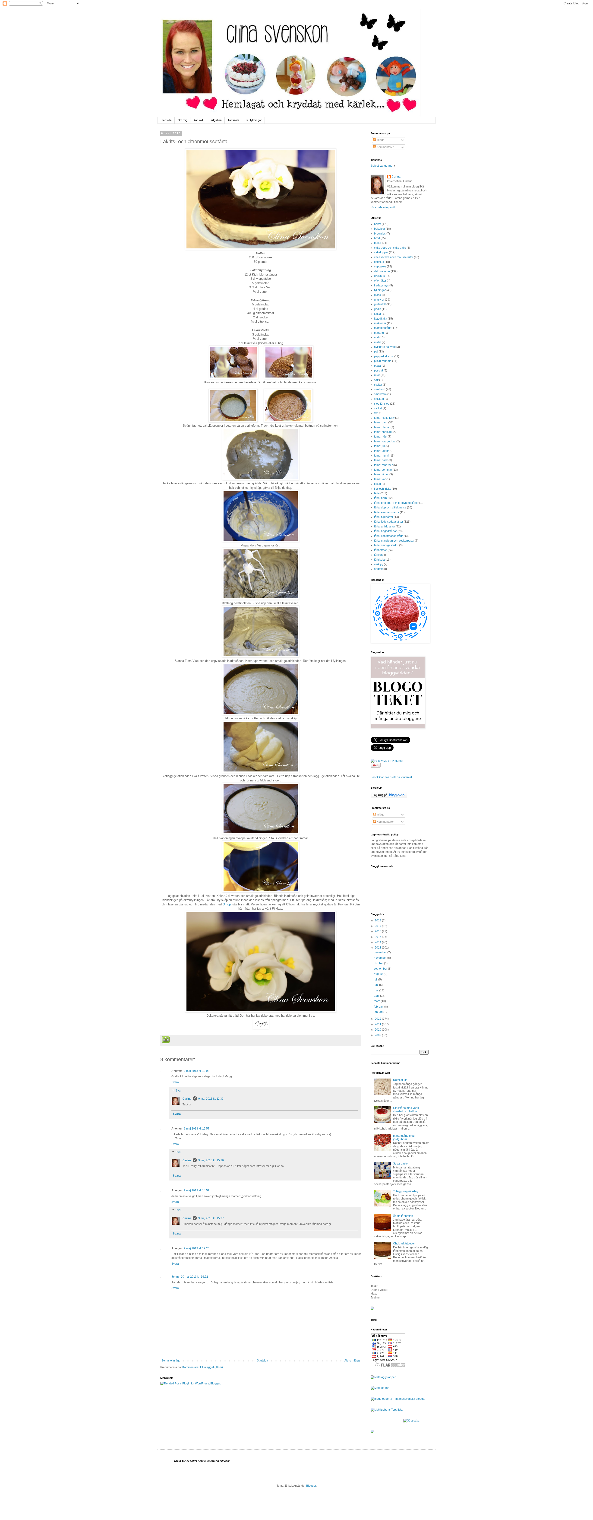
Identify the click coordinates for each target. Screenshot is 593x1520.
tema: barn (381, 422)
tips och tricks (382, 488)
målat (377, 342)
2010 (378, 1029)
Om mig (182, 120)
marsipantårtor (383, 328)
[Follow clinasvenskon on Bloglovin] (389, 797)
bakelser (379, 228)
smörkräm (380, 394)
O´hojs (227, 904)
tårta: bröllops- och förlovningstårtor (396, 503)
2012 (378, 1018)
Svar (178, 1090)
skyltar (378, 384)
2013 (378, 947)
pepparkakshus (384, 356)
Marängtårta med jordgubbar (404, 1137)
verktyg (378, 564)
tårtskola (379, 559)
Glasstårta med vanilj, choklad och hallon (406, 1109)
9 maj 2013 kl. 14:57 (196, 1190)
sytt (376, 413)
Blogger (311, 1485)
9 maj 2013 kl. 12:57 (196, 1128)
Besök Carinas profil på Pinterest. (392, 777)
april (377, 995)
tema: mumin (382, 455)
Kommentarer (385, 147)
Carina (187, 1098)
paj (376, 351)
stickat (378, 408)
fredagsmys (381, 285)
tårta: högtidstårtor (385, 531)
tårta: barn (380, 498)
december (380, 952)
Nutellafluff (400, 1080)
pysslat (378, 370)
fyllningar (380, 290)
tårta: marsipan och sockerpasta (394, 540)
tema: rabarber (383, 465)
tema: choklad (383, 432)
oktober (379, 963)
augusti (379, 974)
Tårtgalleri (215, 120)
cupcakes (380, 266)
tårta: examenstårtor (386, 512)
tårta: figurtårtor (383, 517)
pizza (377, 365)
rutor (377, 375)
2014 (378, 942)
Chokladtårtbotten (404, 1243)
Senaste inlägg (170, 1360)
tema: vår (380, 479)
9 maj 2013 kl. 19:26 (196, 1248)
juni (376, 985)
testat (377, 484)
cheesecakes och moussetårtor (393, 257)
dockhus (379, 276)
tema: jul (379, 446)
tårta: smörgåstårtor (386, 545)
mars (377, 1001)
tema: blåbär (382, 427)
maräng (379, 332)
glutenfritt (380, 304)
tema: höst (380, 436)
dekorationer (382, 271)
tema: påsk (381, 460)
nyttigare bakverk (385, 347)
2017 (378, 926)
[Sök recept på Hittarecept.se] (383, 1377)
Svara (175, 1082)
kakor (377, 313)
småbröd (379, 389)
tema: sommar (383, 469)
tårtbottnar (380, 550)
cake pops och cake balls (390, 247)
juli (376, 979)
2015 (378, 937)
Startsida (166, 120)
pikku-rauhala (382, 361)
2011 (378, 1024)
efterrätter (380, 280)
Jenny (175, 1276)
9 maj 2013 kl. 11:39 (211, 1098)
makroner (380, 323)
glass (377, 295)
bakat (377, 224)
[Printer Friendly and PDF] (166, 1040)
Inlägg (380, 140)
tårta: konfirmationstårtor (389, 536)
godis (377, 309)
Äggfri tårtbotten (403, 1216)
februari (379, 1006)
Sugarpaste (400, 1163)
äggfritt (378, 569)
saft (376, 380)
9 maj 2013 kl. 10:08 (196, 1071)
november (380, 957)
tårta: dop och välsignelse (390, 507)
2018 (378, 920)
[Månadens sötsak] (411, 1420)
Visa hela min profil (383, 207)
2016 (378, 931)
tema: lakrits (381, 451)
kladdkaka (380, 318)
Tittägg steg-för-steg (405, 1191)
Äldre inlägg (352, 1360)
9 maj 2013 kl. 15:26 (211, 1160)
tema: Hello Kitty (384, 417)
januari (378, 1012)
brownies (380, 233)
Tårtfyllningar (253, 120)
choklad (379, 261)
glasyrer (379, 299)
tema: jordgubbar (385, 441)
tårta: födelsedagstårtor (388, 521)
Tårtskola (233, 120)
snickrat (379, 398)
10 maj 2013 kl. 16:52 (194, 1276)
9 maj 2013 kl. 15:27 (211, 1218)
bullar (377, 242)
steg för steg (381, 403)
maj (376, 990)
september (381, 968)
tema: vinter (381, 474)
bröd (377, 238)
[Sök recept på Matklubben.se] (387, 1409)
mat (376, 337)
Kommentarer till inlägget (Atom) (202, 1367)
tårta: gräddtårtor (384, 526)
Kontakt (198, 120)
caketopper (381, 252)
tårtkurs (378, 554)
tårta (377, 493)
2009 (378, 1035)
